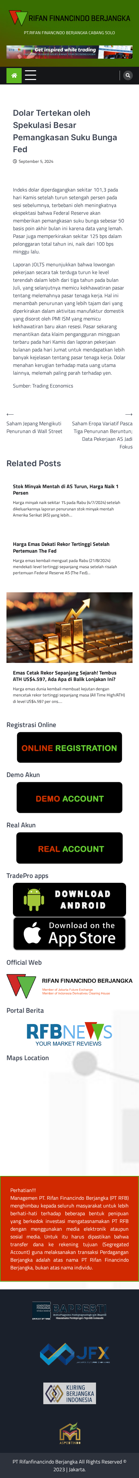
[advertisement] (69, 52)
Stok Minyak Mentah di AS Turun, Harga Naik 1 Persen (66, 490)
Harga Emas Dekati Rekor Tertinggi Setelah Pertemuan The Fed (61, 547)
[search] (128, 75)
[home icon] (14, 75)
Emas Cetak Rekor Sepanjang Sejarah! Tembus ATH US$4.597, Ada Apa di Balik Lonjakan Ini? (65, 676)
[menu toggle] (30, 75)
